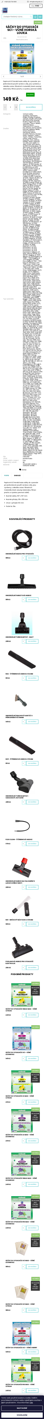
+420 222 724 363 (10, 2)
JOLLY (38, 38)
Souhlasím (22, 1415)
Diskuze (17, 475)
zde (31, 1402)
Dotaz (24, 470)
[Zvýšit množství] (25, 557)
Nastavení (22, 1408)
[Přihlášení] (35, 17)
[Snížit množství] (25, 559)
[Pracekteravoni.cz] (22, 10)
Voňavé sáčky (28, 114)
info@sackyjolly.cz (36, 2)
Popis (6, 475)
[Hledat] (31, 16)
